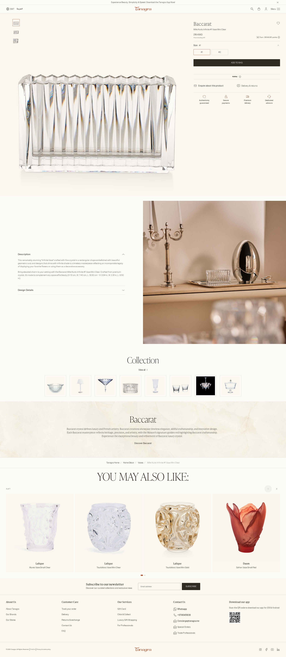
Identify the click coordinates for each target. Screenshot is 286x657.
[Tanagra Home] (143, 9)
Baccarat (202, 24)
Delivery (65, 614)
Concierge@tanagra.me (188, 621)
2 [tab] (144, 575)
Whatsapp (182, 609)
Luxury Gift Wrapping (127, 620)
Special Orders (184, 627)
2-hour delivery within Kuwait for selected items (143, 2)
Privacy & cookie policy (43, 649)
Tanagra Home (112, 462)
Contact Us (67, 625)
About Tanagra (12, 609)
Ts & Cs (32, 649)
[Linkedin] (278, 649)
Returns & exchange (71, 620)
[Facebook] (266, 649)
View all (142, 370)
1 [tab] (142, 575)
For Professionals (125, 625)
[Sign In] (266, 9)
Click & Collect (124, 614)
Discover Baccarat (143, 443)
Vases (140, 462)
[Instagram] (260, 649)
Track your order (69, 609)
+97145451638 (184, 615)
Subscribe (191, 586)
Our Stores (11, 620)
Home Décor (128, 462)
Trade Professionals (186, 633)
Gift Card (122, 609)
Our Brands (11, 614)
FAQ (64, 631)
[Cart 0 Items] (259, 9)
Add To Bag (237, 62)
